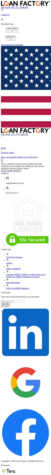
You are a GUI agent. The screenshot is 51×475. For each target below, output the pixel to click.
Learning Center (7, 153)
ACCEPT (17, 171)
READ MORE (7, 171)
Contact (9, 263)
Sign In (4, 45)
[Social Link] (25, 356)
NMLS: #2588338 (13, 269)
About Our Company (14, 257)
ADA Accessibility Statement (17, 288)
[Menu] (2, 137)
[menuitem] (12, 29)
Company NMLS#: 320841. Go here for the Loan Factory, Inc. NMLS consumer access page (25, 275)
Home (3, 148)
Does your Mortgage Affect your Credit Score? (19, 157)
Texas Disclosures (13, 282)
